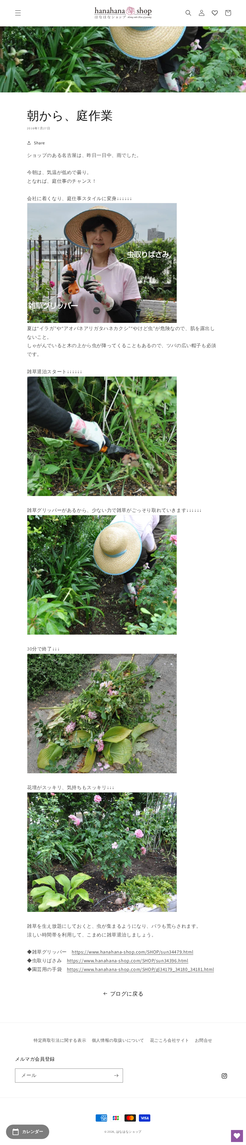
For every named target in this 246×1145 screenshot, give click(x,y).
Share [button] (39, 143)
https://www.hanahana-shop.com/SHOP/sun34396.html (127, 960)
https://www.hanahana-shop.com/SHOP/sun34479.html (132, 952)
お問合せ (203, 1040)
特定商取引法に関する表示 (60, 1040)
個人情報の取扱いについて (118, 1040)
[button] (18, 13)
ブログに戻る (127, 993)
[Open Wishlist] (237, 1136)
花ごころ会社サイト (169, 1040)
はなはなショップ (129, 1132)
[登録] (116, 1075)
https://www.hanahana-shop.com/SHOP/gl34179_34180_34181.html (140, 969)
